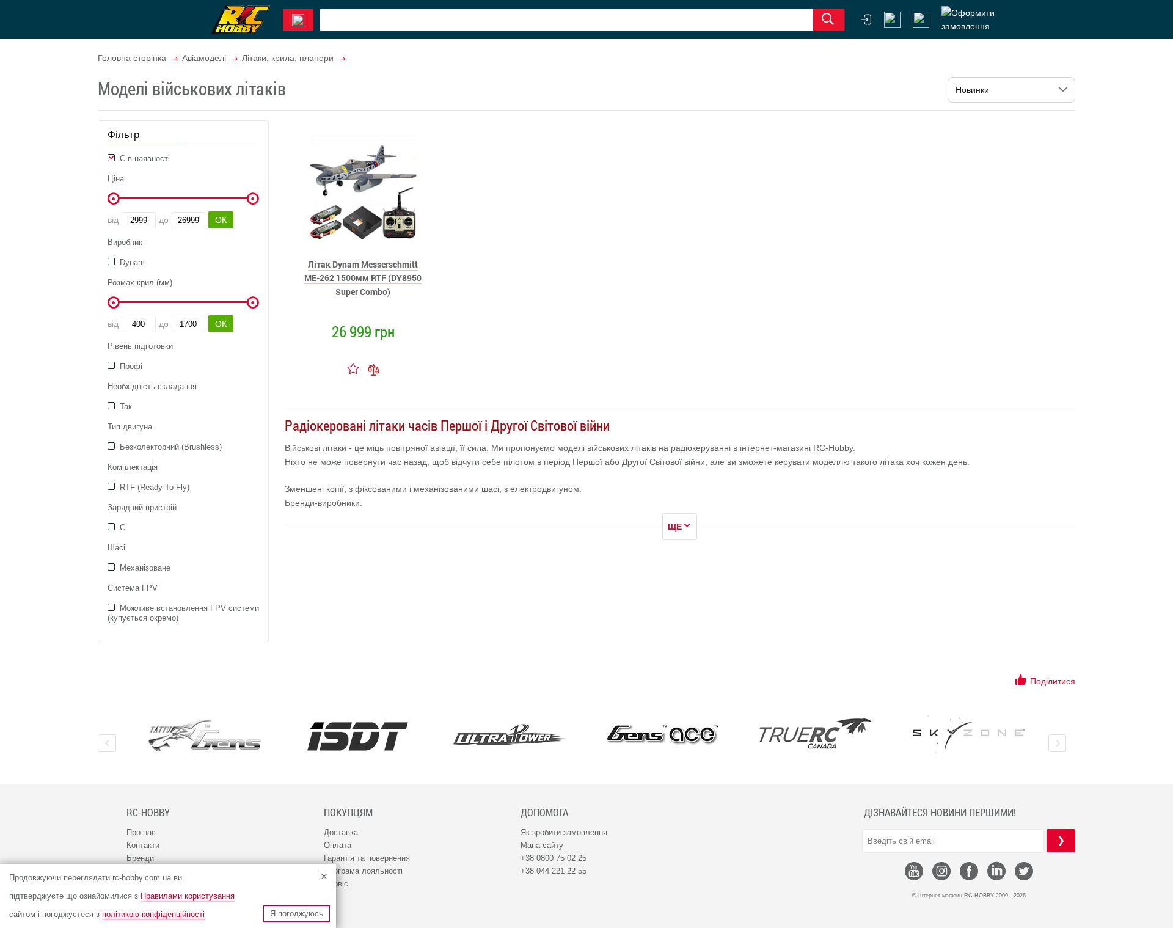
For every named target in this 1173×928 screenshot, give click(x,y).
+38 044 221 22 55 (553, 870)
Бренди (140, 858)
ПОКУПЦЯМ (348, 812)
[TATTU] (204, 736)
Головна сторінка (132, 58)
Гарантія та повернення (367, 858)
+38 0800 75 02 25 (553, 858)
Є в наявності (143, 158)
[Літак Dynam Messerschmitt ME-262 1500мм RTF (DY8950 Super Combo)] (363, 187)
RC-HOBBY (148, 812)
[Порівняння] (373, 368)
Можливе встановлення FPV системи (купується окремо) (183, 613)
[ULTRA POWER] (510, 736)
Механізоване (143, 567)
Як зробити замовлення (564, 832)
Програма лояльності (363, 870)
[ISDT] (357, 736)
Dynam (131, 262)
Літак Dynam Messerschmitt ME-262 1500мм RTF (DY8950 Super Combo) (363, 278)
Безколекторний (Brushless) (169, 446)
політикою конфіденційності (153, 914)
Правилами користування (188, 896)
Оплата (337, 845)
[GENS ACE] (662, 736)
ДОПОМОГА (544, 812)
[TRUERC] (815, 733)
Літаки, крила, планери (288, 58)
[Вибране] (921, 20)
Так (124, 406)
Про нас (141, 832)
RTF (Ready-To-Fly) (153, 487)
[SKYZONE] (968, 734)
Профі (129, 366)
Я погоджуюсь (296, 913)
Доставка (341, 832)
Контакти (142, 845)
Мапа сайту (542, 845)
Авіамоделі (204, 58)
